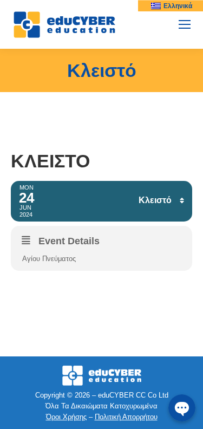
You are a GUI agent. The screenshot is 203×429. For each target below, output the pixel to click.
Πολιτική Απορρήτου (126, 417)
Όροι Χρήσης (66, 417)
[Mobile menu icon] (184, 24)
